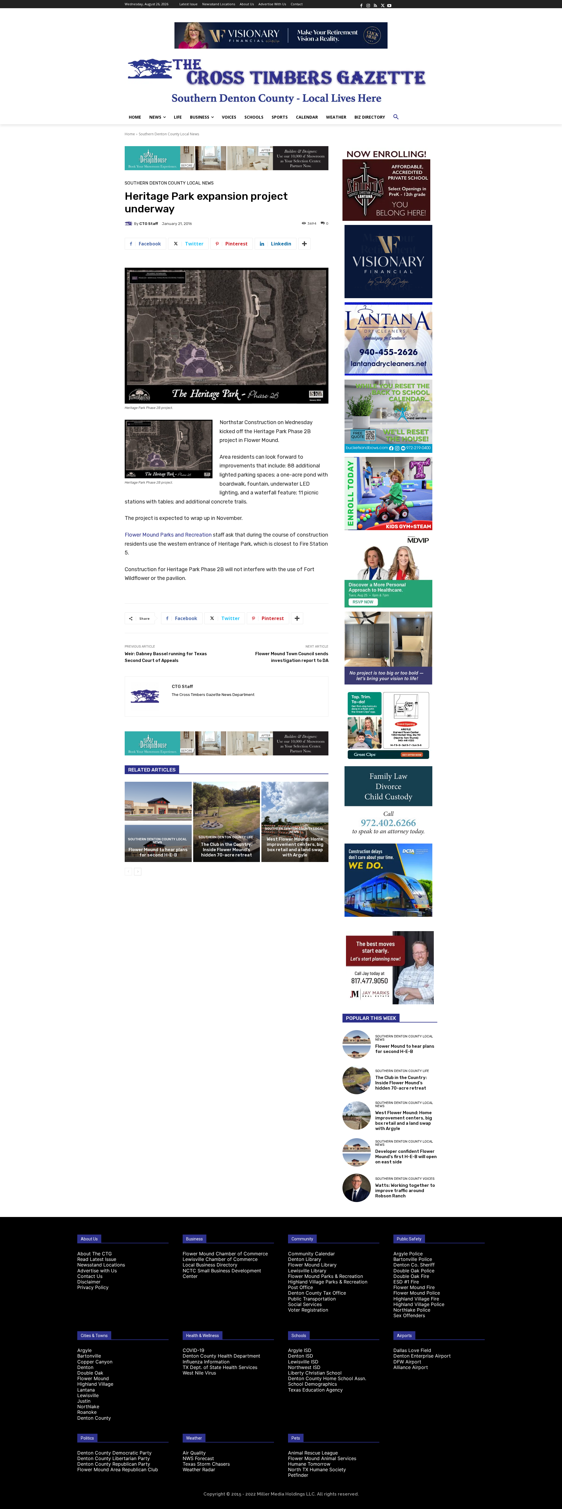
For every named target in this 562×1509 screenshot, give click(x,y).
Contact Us (89, 1276)
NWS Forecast (198, 1458)
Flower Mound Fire (414, 1287)
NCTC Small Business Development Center (222, 1273)
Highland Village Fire (416, 1299)
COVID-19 (193, 1350)
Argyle (84, 1350)
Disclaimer (88, 1282)
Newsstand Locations (101, 1265)
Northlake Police (411, 1310)
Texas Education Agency (315, 1390)
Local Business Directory (210, 1265)
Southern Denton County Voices (404, 1178)
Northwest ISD (304, 1367)
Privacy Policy (93, 1287)
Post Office (300, 1287)
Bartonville (89, 1356)
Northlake (88, 1406)
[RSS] (375, 4)
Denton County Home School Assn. (327, 1378)
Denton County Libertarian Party (113, 1458)
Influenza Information (206, 1362)
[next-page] (137, 871)
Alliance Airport (410, 1367)
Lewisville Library (307, 1271)
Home (130, 134)
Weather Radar (199, 1469)
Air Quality (194, 1453)
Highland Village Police (418, 1304)
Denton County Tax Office (317, 1293)
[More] (304, 244)
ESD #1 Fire (406, 1282)
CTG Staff (148, 224)
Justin (83, 1401)
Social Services (305, 1304)
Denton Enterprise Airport (422, 1356)
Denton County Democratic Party (114, 1453)
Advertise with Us (97, 1271)
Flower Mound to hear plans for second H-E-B (158, 852)
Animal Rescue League (313, 1453)
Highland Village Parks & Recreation (327, 1282)
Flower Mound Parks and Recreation (168, 535)
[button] (396, 117)
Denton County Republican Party (113, 1464)
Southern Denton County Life (225, 837)
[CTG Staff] (129, 223)
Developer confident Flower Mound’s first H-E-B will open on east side (406, 1157)
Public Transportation (312, 1299)
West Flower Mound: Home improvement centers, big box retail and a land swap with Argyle (295, 847)
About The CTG (94, 1254)
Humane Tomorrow (309, 1464)
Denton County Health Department (221, 1356)
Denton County (94, 1418)
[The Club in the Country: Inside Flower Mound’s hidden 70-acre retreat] (226, 822)
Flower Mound (93, 1378)
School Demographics (312, 1384)
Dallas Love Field (412, 1350)
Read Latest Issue (96, 1259)
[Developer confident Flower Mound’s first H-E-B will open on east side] (356, 1152)
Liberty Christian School (315, 1373)
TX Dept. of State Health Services (220, 1367)
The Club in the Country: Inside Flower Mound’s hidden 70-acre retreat (226, 850)
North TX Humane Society (317, 1469)
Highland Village (95, 1384)
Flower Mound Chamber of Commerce (225, 1254)
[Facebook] (361, 4)
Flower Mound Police (416, 1293)
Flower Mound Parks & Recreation (325, 1276)
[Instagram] (368, 4)
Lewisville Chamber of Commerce (220, 1259)
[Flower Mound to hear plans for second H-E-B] (158, 822)
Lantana (86, 1390)
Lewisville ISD (303, 1362)
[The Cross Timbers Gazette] (281, 79)
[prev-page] (128, 871)
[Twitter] (382, 4)
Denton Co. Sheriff (414, 1265)
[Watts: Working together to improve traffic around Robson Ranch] (356, 1188)
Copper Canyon (94, 1362)
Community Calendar (311, 1254)
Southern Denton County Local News (169, 134)
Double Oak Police (413, 1271)
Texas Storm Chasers (206, 1464)
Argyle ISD (299, 1350)
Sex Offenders (409, 1315)
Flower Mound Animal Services (322, 1458)
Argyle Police (408, 1254)
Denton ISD (300, 1356)
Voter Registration (308, 1310)
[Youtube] (389, 4)
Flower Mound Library (312, 1265)
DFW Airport (407, 1362)
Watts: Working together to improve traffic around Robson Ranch (405, 1191)
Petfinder (298, 1475)
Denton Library (304, 1259)
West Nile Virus (199, 1373)
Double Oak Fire (411, 1276)
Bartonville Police (412, 1259)
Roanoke (87, 1412)
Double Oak (90, 1373)
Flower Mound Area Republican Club (117, 1469)
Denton (85, 1367)
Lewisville (88, 1395)
